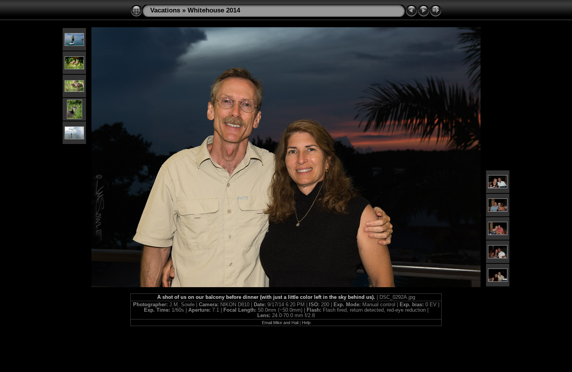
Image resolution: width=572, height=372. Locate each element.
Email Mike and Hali (280, 322)
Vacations (165, 10)
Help (306, 322)
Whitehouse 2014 (214, 10)
